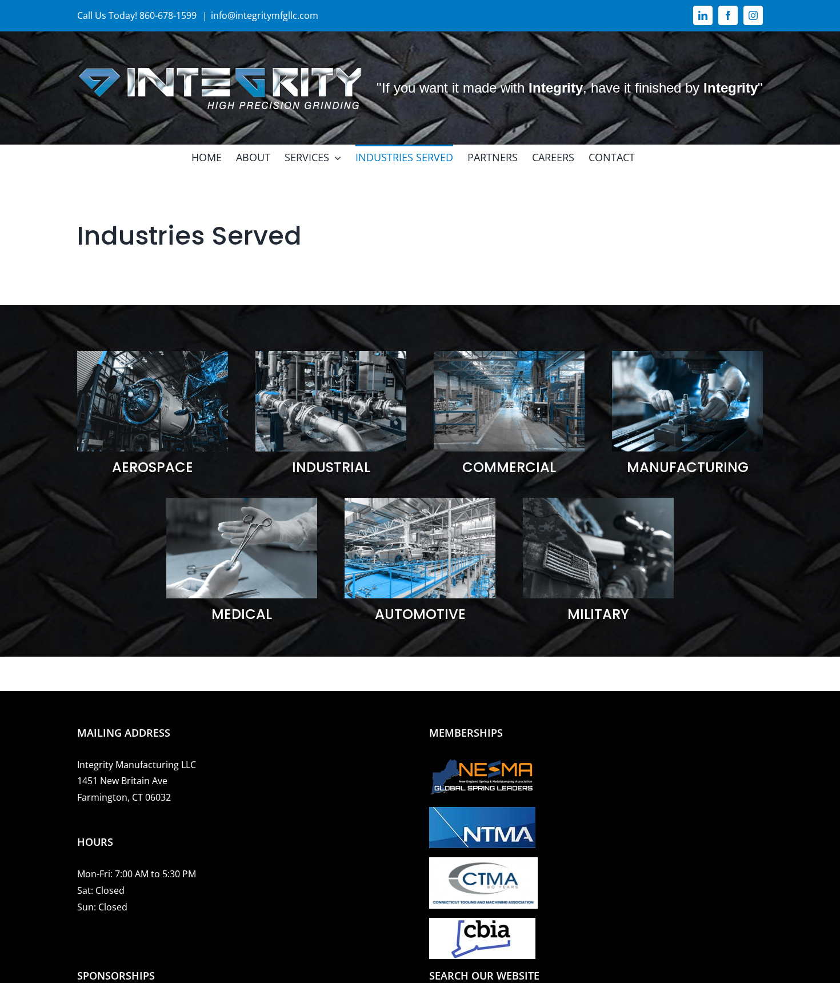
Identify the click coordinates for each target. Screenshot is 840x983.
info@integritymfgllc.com (264, 15)
